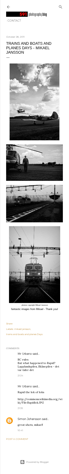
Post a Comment (17, 439)
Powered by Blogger (37, 461)
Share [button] (9, 323)
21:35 (20, 408)
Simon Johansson (29, 419)
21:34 (20, 375)
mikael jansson (22, 329)
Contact (14, 20)
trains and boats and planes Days (24, 334)
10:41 (20, 430)
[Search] (60, 6)
